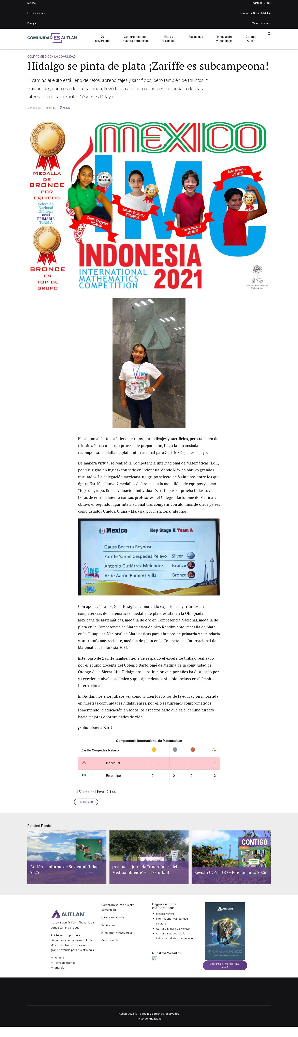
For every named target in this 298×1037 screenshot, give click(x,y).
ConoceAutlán (251, 39)
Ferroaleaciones (36, 13)
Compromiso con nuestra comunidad (136, 39)
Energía (31, 23)
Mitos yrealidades (168, 39)
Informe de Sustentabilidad (255, 13)
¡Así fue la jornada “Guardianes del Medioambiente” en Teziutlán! (144, 869)
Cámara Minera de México (173, 928)
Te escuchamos (261, 23)
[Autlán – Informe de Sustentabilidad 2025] (66, 857)
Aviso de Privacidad (149, 1018)
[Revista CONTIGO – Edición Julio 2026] (230, 857)
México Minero (165, 914)
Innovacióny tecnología (224, 39)
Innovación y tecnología (116, 932)
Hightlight (86, 802)
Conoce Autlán (110, 940)
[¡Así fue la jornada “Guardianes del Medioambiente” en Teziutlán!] (148, 857)
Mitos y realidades (113, 917)
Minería (31, 3)
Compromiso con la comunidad (51, 56)
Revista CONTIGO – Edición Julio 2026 (230, 872)
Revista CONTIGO (261, 3)
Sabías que (196, 37)
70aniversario (102, 39)
